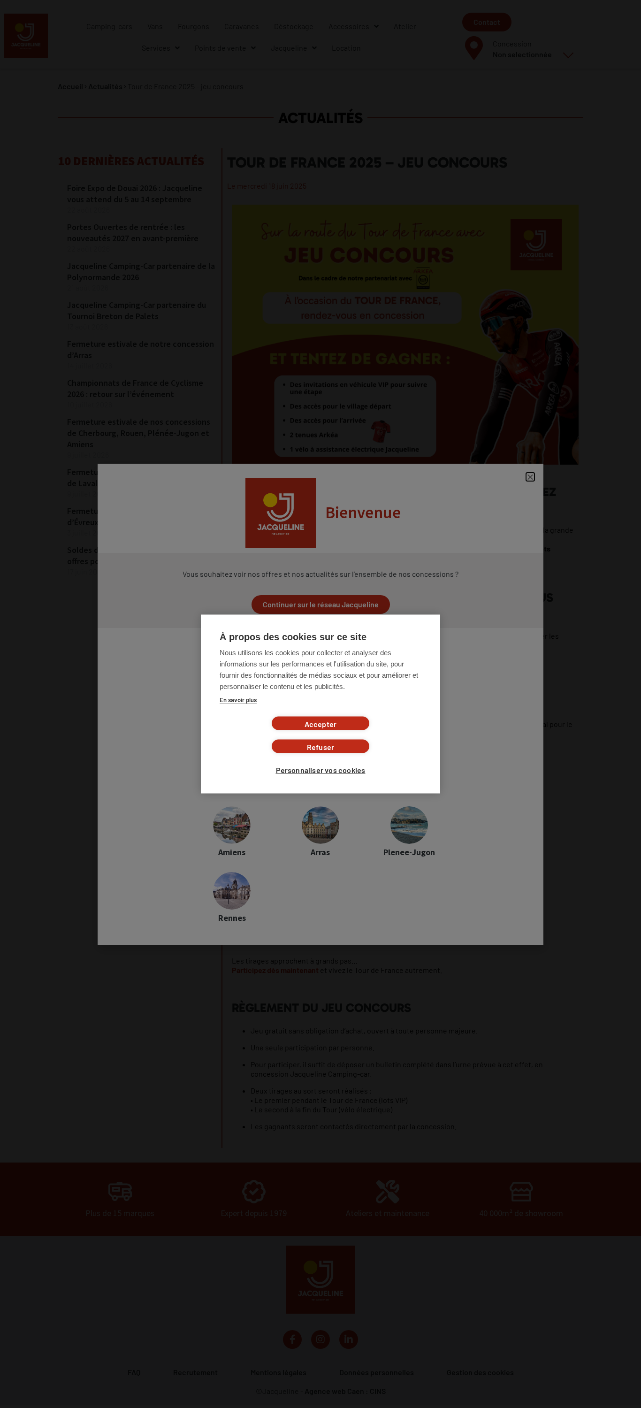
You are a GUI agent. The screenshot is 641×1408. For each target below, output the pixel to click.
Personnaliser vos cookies (321, 769)
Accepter (321, 723)
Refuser (320, 746)
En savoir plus (238, 700)
